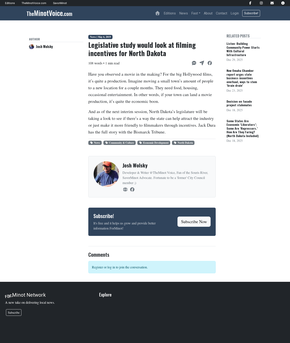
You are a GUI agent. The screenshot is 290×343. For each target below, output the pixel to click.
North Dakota (185, 143)
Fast (194, 13)
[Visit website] (125, 189)
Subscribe (14, 312)
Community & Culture (121, 143)
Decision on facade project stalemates (239, 103)
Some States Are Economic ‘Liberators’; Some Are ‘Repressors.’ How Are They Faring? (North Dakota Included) (243, 128)
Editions (170, 13)
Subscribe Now (194, 221)
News (183, 13)
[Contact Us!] (270, 3)
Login (235, 13)
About (208, 13)
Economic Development (156, 143)
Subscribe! (251, 13)
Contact (221, 13)
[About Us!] (281, 3)
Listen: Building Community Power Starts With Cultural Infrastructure (243, 49)
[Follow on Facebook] (132, 189)
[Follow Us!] (248, 3)
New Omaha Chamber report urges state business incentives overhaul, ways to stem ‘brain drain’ (242, 78)
